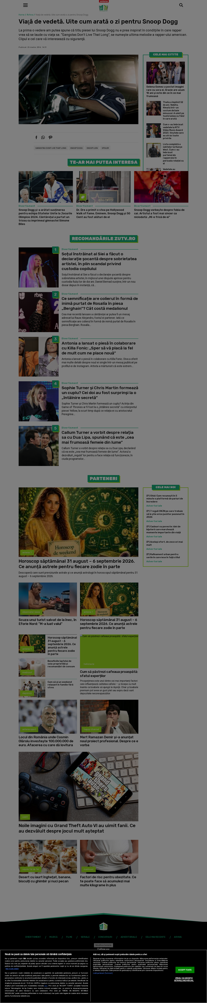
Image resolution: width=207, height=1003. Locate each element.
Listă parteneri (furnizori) (103, 973)
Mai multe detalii (12, 969)
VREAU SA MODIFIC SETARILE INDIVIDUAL (184, 979)
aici (45, 986)
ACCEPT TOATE (185, 970)
